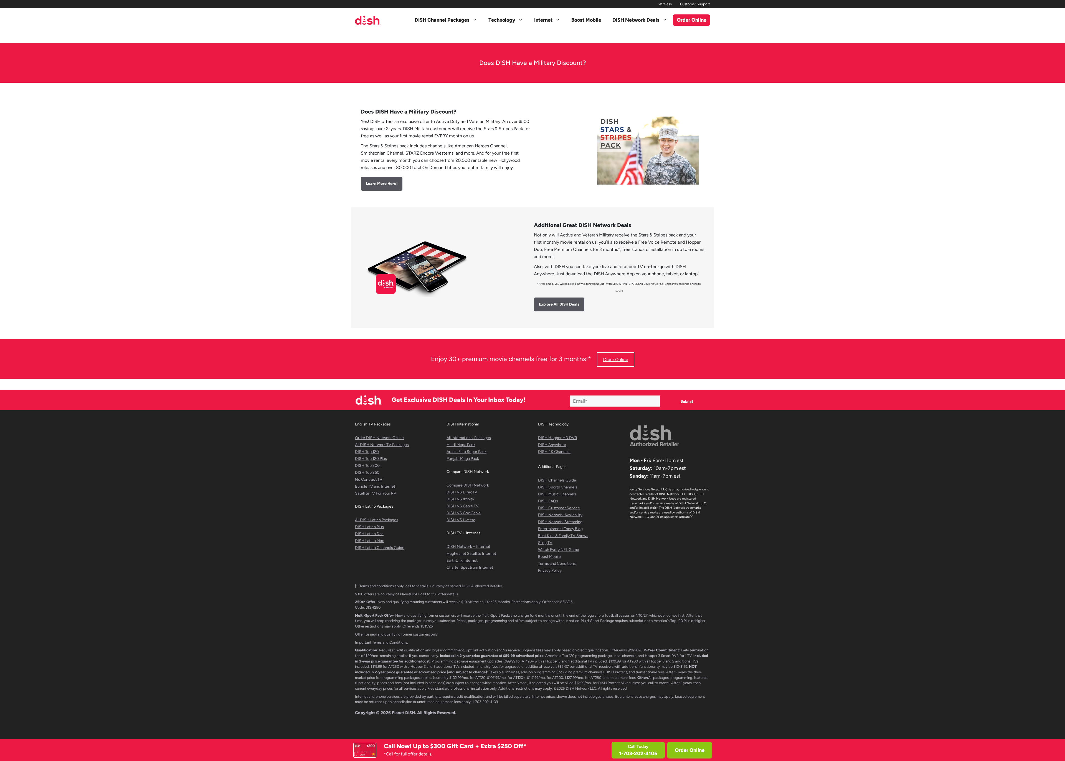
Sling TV (545, 542)
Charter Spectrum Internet (470, 567)
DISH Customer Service (559, 508)
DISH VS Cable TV (463, 506)
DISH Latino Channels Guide (379, 547)
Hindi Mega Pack (461, 444)
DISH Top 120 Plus (371, 458)
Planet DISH (403, 712)
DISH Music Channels (557, 494)
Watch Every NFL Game (558, 549)
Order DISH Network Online (379, 437)
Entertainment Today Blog (560, 528)
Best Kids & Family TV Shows (563, 535)
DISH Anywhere (552, 444)
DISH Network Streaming (560, 522)
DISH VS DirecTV (462, 492)
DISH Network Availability (560, 515)
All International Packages (469, 437)
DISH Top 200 (367, 465)
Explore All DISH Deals (559, 304)
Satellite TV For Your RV (375, 493)
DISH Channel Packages (442, 20)
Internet (543, 20)
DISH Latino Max (369, 540)
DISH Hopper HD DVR (557, 437)
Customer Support (695, 4)
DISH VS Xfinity (460, 499)
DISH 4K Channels (554, 451)
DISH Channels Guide (557, 480)
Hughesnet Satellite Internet (471, 553)
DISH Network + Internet (468, 546)
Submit (687, 401)
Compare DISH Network (468, 485)
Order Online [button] (691, 20)
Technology (501, 20)
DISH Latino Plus (369, 527)
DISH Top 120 (367, 451)
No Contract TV (368, 479)
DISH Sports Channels (557, 487)
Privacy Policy (550, 570)
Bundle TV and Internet (375, 486)
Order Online (689, 750)
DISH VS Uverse (461, 520)
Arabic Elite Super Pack (466, 451)
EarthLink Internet (462, 560)
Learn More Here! (381, 183)
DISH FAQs (548, 501)
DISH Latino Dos (369, 533)
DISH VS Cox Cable (464, 513)
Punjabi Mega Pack (463, 458)
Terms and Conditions (557, 563)
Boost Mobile (586, 20)
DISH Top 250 (367, 472)
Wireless (665, 4)
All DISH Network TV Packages (382, 444)
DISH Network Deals (636, 20)
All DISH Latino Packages (376, 520)
